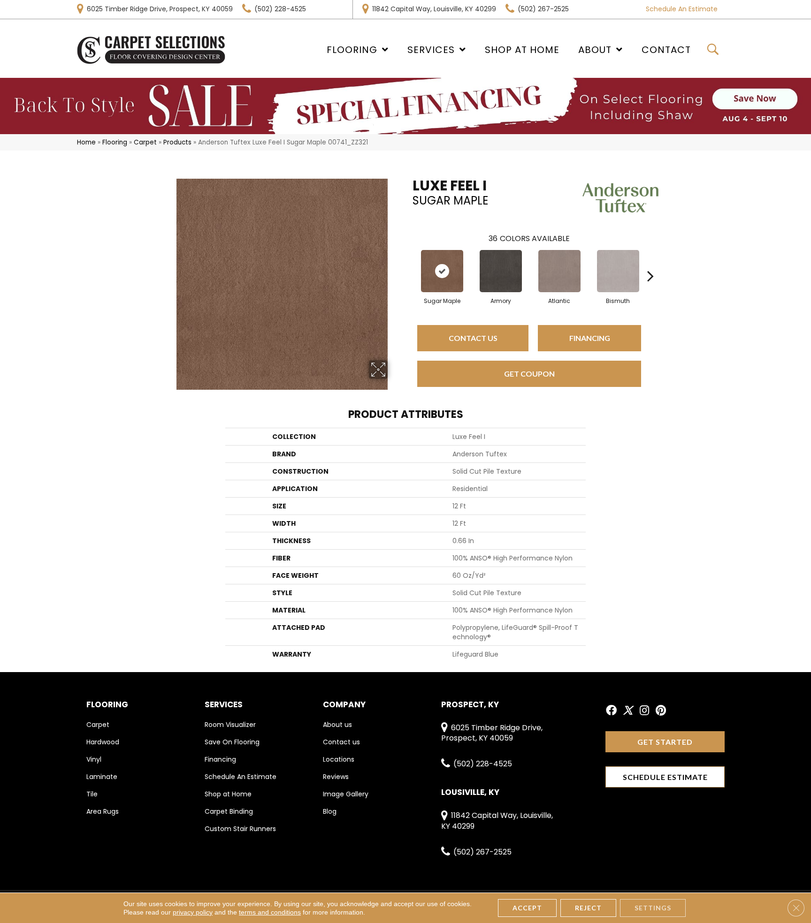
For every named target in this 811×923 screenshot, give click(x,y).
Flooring (114, 142)
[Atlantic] (559, 271)
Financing (589, 337)
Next (650, 261)
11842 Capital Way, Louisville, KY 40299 (434, 9)
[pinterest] (661, 711)
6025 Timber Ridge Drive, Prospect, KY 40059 (160, 9)
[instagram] (644, 711)
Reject (588, 908)
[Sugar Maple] (442, 271)
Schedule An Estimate (682, 9)
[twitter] (627, 711)
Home (86, 142)
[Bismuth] (618, 271)
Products (177, 142)
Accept (527, 908)
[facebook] (611, 711)
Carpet (145, 142)
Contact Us (473, 337)
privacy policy (193, 912)
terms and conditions (270, 912)
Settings (653, 908)
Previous (408, 261)
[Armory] (500, 271)
